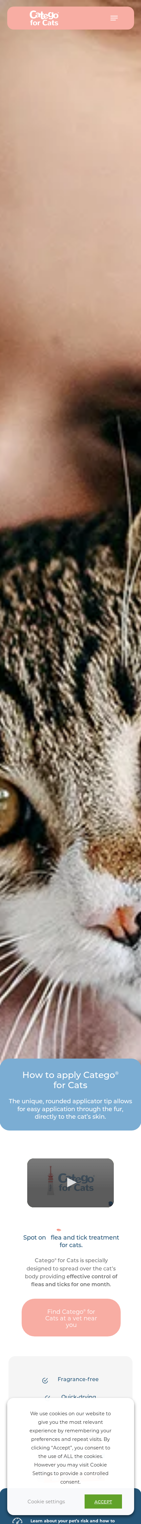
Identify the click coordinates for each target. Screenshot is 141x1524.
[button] (114, 18)
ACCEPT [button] (103, 1501)
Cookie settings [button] (46, 1501)
